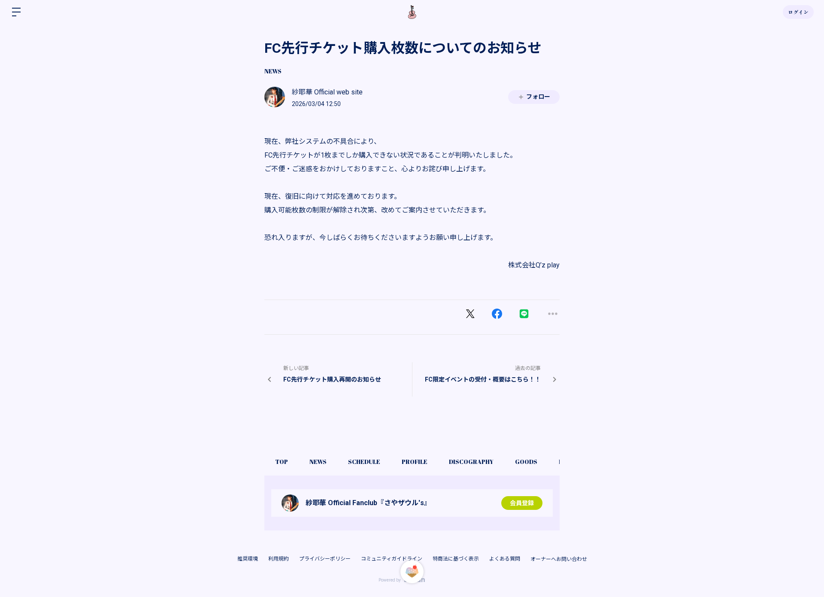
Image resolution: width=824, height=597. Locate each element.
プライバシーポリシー (325, 559)
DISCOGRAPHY (471, 462)
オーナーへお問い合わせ (558, 559)
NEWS (273, 71)
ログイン (798, 12)
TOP (281, 462)
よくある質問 (504, 559)
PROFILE (414, 462)
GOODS (526, 462)
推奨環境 (247, 559)
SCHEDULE (364, 462)
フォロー (538, 96)
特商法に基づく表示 (456, 559)
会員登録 (522, 503)
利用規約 (278, 559)
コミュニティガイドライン (391, 559)
